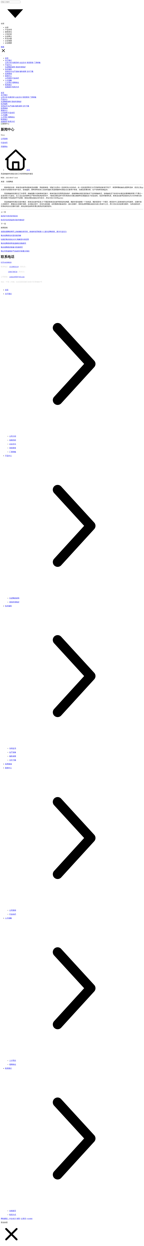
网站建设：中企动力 (8, 1218)
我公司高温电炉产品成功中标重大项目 (15, 251)
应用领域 (8, 74)
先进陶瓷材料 (10, 67)
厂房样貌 (37, 62)
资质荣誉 (30, 62)
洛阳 (18, 1218)
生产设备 (15, 71)
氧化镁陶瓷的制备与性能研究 (12, 247)
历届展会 (4, 146)
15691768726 (12, 272)
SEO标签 (29, 1218)
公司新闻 (8, 78)
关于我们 (8, 60)
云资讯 (23, 1218)
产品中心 (8, 65)
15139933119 (14, 267)
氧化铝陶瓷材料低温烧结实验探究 (13, 243)
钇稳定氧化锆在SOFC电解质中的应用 (15, 239)
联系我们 (8, 85)
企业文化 (22, 62)
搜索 (2, 47)
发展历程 (15, 62)
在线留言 (8, 87)
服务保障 (22, 71)
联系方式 (15, 87)
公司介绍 (8, 62)
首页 (6, 58)
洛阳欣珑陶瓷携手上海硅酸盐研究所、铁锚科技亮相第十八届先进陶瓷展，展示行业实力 (34, 231)
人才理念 (8, 82)
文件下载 (30, 71)
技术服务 (8, 69)
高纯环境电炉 (21, 67)
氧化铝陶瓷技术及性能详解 (11, 235)
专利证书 (8, 71)
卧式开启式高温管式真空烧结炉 (12, 220)
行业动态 (15, 78)
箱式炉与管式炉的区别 (9, 216)
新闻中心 (8, 76)
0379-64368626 (6, 262)
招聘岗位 (15, 82)
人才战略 (8, 80)
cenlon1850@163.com (16, 277)
